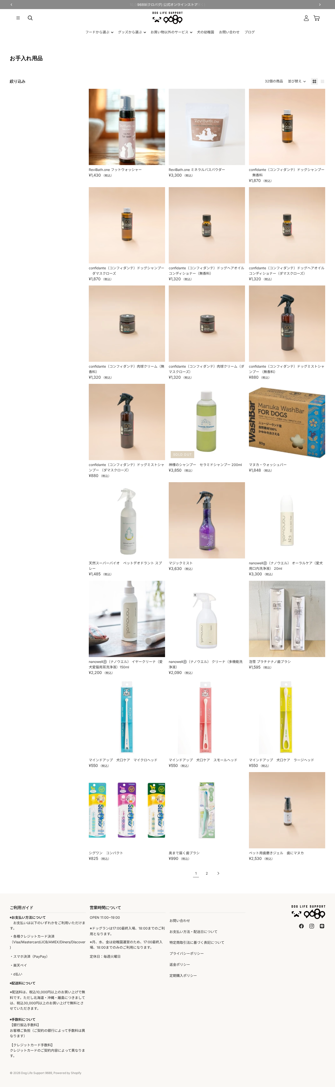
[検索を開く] (30, 18)
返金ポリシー (179, 964)
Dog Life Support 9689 (36, 1073)
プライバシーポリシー (186, 953)
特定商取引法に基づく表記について (196, 942)
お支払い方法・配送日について (193, 932)
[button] (297, 81)
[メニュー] (18, 18)
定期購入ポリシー (183, 975)
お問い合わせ (179, 921)
